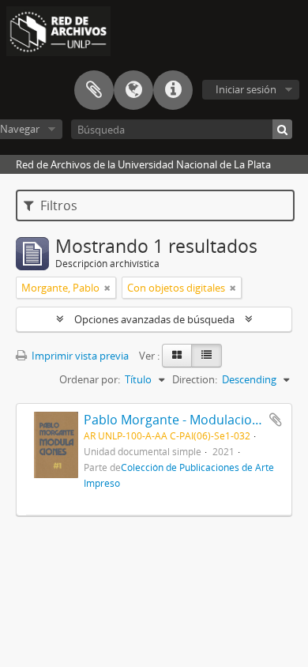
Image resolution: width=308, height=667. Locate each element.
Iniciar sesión (246, 89)
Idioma (133, 90)
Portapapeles (94, 90)
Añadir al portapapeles (276, 420)
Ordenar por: (89, 379)
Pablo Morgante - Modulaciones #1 (187, 419)
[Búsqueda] (282, 129)
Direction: (194, 379)
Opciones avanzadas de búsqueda (154, 319)
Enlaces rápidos (173, 90)
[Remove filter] (107, 288)
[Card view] (177, 355)
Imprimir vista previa (79, 356)
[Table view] (206, 355)
